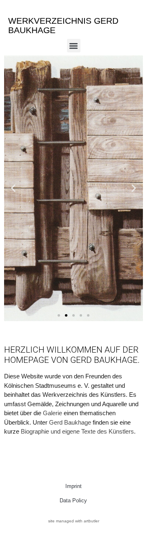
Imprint (73, 486)
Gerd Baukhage (70, 422)
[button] (73, 45)
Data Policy (73, 500)
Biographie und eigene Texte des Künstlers (77, 431)
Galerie (52, 412)
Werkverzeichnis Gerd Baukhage (63, 25)
